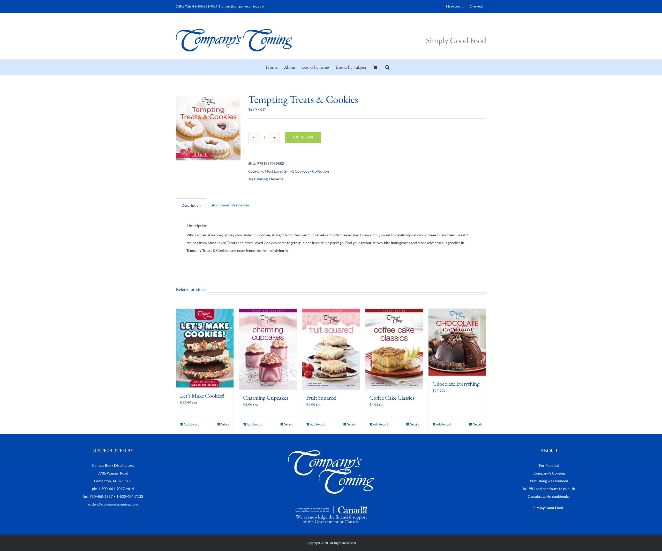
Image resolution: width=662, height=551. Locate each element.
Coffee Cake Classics (391, 397)
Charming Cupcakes (265, 397)
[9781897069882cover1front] (208, 128)
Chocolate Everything (456, 383)
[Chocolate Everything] (457, 342)
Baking (262, 179)
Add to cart (303, 137)
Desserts (276, 179)
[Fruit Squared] (331, 349)
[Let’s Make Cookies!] (205, 348)
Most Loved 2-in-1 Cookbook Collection (297, 171)
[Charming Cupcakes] (268, 349)
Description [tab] (191, 205)
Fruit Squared (321, 397)
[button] (387, 67)
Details (225, 424)
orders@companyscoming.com (243, 6)
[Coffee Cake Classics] (394, 349)
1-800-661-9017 (205, 6)
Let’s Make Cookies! (202, 395)
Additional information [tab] (230, 205)
